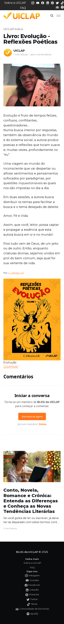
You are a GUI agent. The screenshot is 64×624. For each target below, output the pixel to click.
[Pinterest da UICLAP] (53, 2)
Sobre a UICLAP (15, 2)
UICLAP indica (13, 29)
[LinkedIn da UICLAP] (48, 2)
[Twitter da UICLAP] (58, 2)
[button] (52, 15)
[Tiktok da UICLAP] (62, 2)
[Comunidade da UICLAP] (58, 7)
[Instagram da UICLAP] (33, 2)
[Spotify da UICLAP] (62, 7)
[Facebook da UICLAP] (43, 2)
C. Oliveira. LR (16, 272)
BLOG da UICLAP (27, 551)
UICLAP (19, 50)
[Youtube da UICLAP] (38, 2)
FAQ (23, 8)
